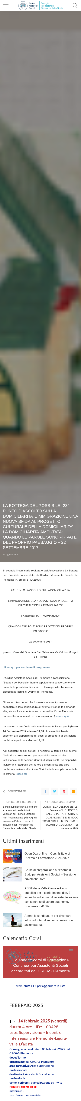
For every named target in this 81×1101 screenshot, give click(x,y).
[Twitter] (54, 791)
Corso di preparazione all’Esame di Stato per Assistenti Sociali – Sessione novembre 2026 (50, 874)
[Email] (73, 791)
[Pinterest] (64, 791)
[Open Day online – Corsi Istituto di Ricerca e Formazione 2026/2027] (12, 856)
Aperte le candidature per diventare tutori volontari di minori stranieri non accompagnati (48, 920)
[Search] (74, 5)
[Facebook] (45, 791)
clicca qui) (22, 773)
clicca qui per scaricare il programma (26, 667)
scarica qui (61, 715)
